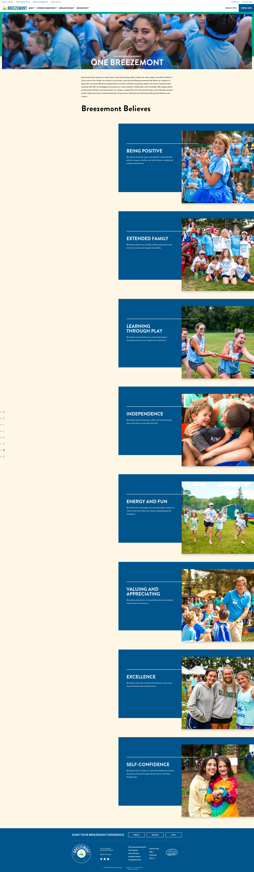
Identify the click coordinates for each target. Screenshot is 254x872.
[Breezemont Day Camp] (81, 863)
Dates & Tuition (133, 853)
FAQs (151, 852)
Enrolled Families (66, 8)
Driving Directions (134, 860)
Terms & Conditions (138, 867)
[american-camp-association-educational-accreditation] (172, 852)
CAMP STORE (55, 2)
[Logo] (14, 8)
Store (151, 858)
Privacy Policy (129, 867)
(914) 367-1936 (247, 2)
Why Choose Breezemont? (137, 847)
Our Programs (133, 850)
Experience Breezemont (46, 8)
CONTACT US (235, 2)
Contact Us (153, 855)
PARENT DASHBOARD (39, 2)
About (31, 8)
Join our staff (82, 8)
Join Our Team (154, 848)
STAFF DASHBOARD (22, 2)
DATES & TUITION (7, 2)
